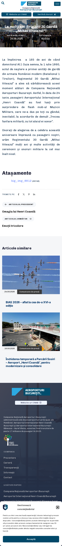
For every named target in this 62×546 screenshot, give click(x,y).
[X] (24, 194)
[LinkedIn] (34, 194)
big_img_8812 (21, 180)
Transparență (11, 467)
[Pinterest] (29, 194)
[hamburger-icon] (57, 4)
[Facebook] (18, 194)
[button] (57, 507)
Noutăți (45, 38)
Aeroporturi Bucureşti (31, 10)
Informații (9, 472)
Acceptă (31, 539)
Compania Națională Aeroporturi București (26, 491)
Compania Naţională (31, 8)
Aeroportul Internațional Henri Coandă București (30, 496)
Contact (8, 477)
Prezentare (10, 458)
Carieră (8, 462)
